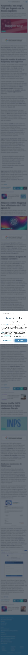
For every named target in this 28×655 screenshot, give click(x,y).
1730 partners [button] (9, 324)
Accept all (21, 340)
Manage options (7, 340)
